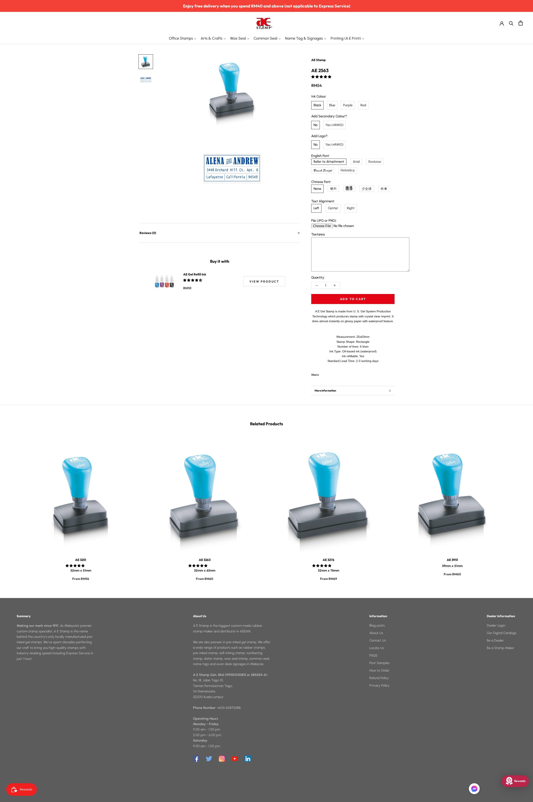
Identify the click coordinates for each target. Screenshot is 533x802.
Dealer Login (496, 625)
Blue (332, 105)
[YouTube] (235, 759)
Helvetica (348, 170)
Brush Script (323, 170)
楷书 (333, 188)
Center (333, 208)
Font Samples (379, 663)
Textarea (318, 234)
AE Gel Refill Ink (194, 274)
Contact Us (377, 640)
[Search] (511, 23)
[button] (321, 77)
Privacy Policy (379, 685)
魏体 (349, 188)
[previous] (13, 507)
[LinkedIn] (248, 759)
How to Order (379, 670)
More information (325, 390)
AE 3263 (204, 560)
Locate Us (376, 648)
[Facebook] (322, 374)
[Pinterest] (333, 374)
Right (351, 208)
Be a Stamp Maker (500, 648)
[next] (520, 507)
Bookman (374, 161)
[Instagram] (222, 759)
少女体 (367, 188)
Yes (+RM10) (334, 125)
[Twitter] (328, 374)
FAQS (373, 655)
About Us (376, 633)
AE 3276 (328, 560)
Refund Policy (379, 678)
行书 (383, 189)
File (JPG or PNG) (323, 221)
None (317, 189)
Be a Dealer (495, 640)
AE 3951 (452, 560)
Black (317, 105)
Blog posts (377, 625)
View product (264, 281)
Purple (347, 105)
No (316, 125)
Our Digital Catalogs (501, 633)
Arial (356, 162)
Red (363, 105)
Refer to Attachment (329, 162)
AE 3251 (80, 560)
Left (316, 208)
